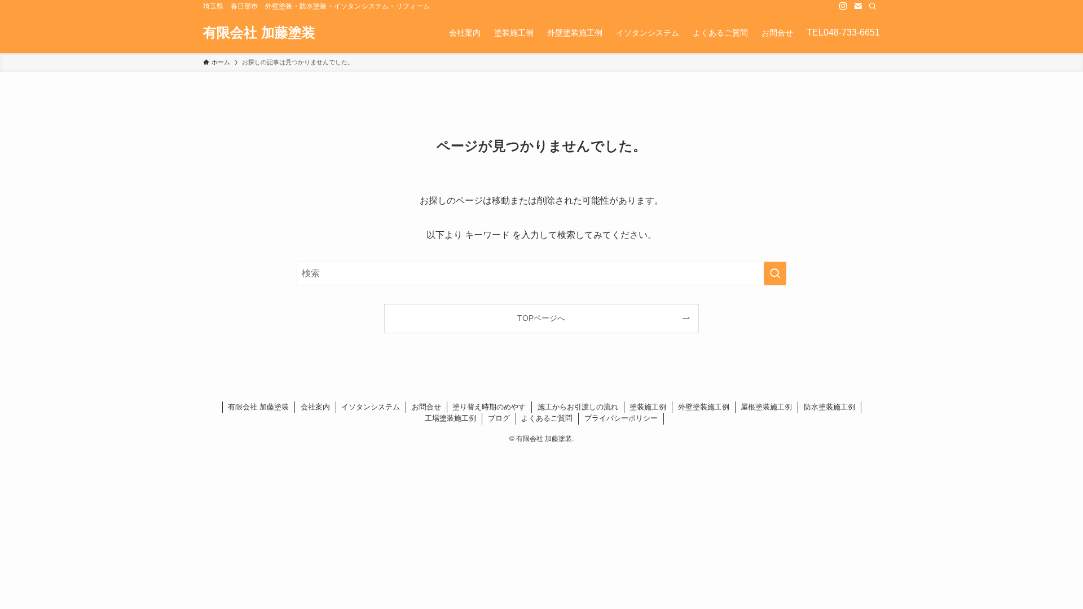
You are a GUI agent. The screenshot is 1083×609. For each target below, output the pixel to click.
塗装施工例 (647, 407)
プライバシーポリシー (621, 418)
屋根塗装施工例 (766, 407)
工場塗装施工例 (450, 418)
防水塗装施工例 (829, 407)
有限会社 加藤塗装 (259, 32)
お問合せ (426, 407)
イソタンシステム (370, 407)
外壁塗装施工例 (703, 407)
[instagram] (843, 6)
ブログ (499, 418)
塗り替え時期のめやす (489, 407)
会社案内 (315, 407)
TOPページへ (541, 318)
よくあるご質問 (547, 418)
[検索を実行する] (775, 273)
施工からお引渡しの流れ (578, 407)
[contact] (858, 6)
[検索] (872, 6)
